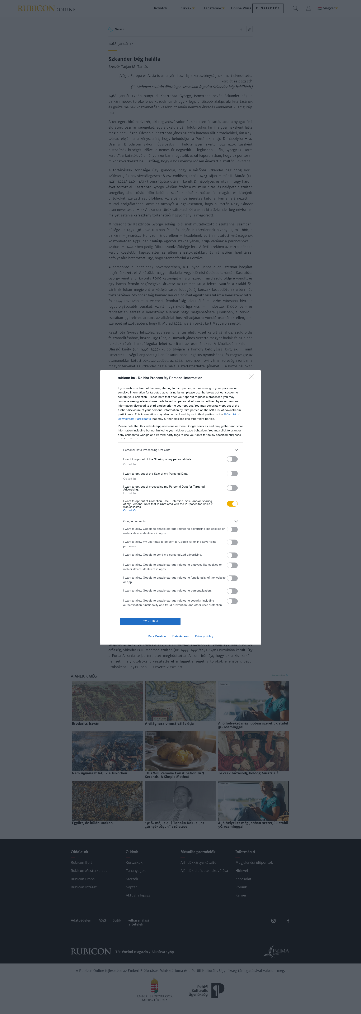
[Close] (253, 378)
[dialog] (180, 507)
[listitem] (180, 450)
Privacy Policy (204, 636)
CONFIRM (150, 621)
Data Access (180, 636)
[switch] (232, 459)
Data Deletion (157, 636)
